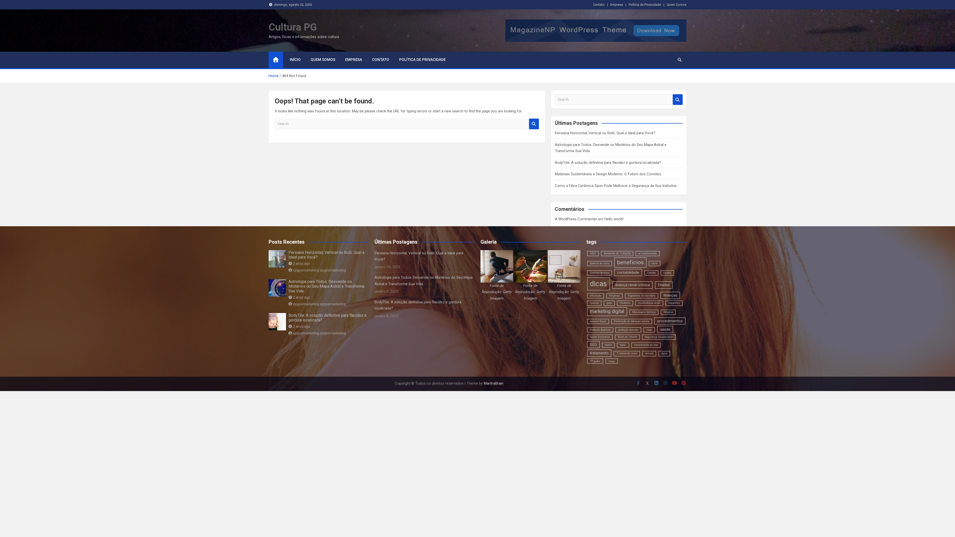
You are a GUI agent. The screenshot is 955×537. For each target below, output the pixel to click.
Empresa (616, 4)
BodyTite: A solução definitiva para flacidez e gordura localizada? (608, 162)
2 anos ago (301, 264)
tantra (608, 345)
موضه (611, 360)
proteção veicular (628, 329)
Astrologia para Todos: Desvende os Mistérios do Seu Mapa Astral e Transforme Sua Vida (326, 286)
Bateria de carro (599, 263)
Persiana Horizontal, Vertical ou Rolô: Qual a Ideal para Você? (605, 133)
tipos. (623, 345)
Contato (599, 4)
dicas (598, 283)
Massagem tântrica (644, 312)
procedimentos (670, 321)
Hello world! (613, 219)
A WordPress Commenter (576, 219)
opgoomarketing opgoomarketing (319, 270)
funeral (594, 303)
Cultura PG (293, 27)
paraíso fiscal (598, 321)
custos (667, 272)
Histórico (625, 303)
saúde (665, 329)
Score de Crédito (627, 337)
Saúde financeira (600, 337)
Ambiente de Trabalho (617, 253)
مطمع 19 (595, 360)
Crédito (651, 272)
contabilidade (628, 272)
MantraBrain (493, 383)
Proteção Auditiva (600, 329)
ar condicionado (647, 253)
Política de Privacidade (645, 4)
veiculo (649, 353)
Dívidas (664, 285)
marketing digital (607, 311)
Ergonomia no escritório (641, 295)
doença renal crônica (632, 285)
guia (609, 303)
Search (534, 124)
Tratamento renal (627, 353)
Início (295, 59)
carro (655, 263)
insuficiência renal (649, 303)
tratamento (599, 353)
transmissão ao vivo (646, 345)
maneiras (674, 303)
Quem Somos (676, 4)
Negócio (668, 312)
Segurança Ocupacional (659, 337)
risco (649, 329)
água (664, 353)
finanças (670, 295)
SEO (593, 344)
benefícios (630, 262)
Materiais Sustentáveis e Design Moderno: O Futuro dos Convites (608, 174)
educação (595, 295)
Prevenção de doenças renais (631, 321)
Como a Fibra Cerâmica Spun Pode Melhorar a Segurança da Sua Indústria (615, 185)
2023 (593, 253)
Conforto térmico (599, 272)
